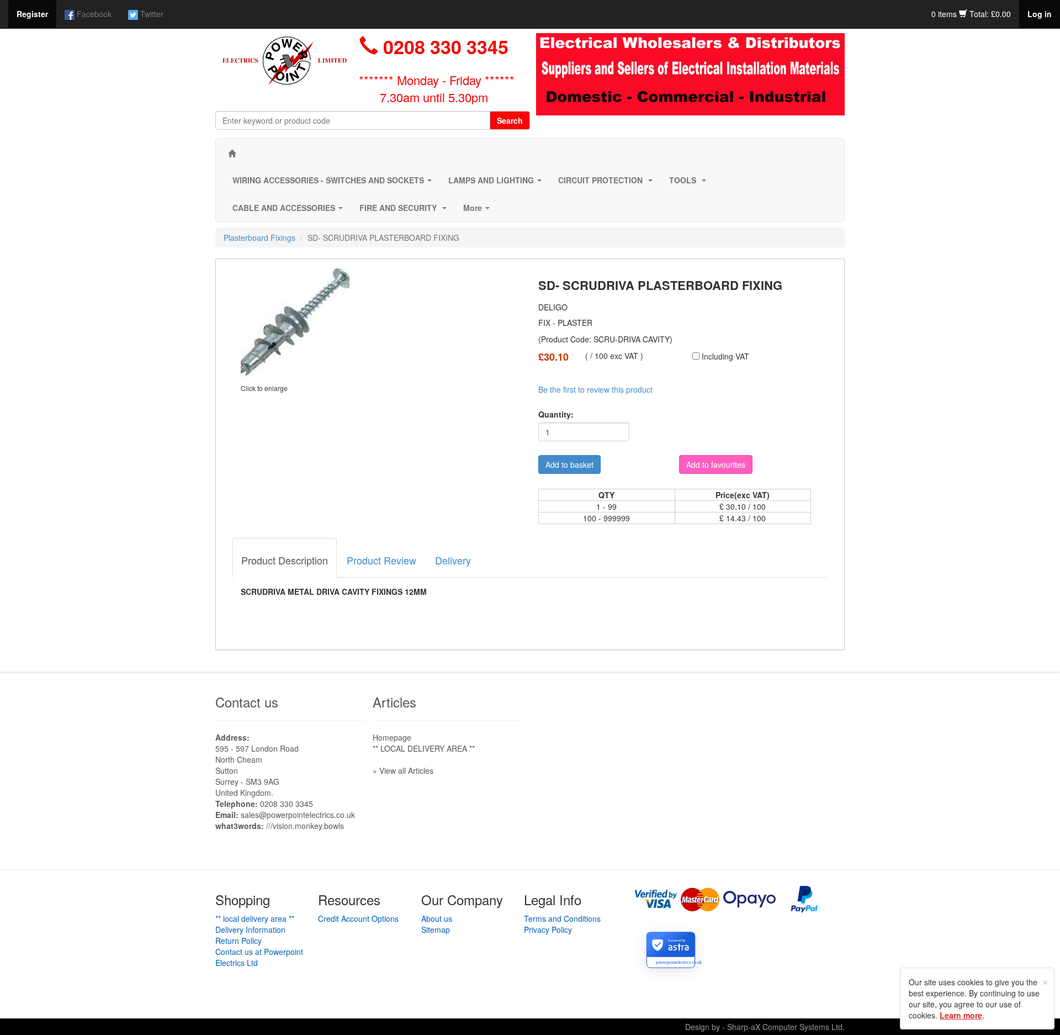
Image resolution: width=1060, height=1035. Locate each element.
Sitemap (435, 929)
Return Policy (238, 940)
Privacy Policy (548, 929)
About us (436, 918)
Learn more (961, 1015)
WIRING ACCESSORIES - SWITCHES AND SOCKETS (334, 183)
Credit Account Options (358, 918)
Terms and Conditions (562, 918)
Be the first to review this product (595, 389)
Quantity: (556, 414)
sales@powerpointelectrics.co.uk (298, 814)
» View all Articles (403, 770)
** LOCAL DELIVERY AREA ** (424, 748)
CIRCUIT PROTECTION (607, 183)
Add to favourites (715, 464)
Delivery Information (250, 929)
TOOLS (690, 183)
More (478, 211)
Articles (394, 701)
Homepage (392, 737)
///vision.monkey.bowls (305, 825)
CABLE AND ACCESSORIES (289, 211)
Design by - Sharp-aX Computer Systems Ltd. (765, 1026)
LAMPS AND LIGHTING (497, 183)
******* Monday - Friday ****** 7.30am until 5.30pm (437, 88)
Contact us (246, 701)
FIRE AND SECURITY (405, 211)
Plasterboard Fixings (259, 237)
